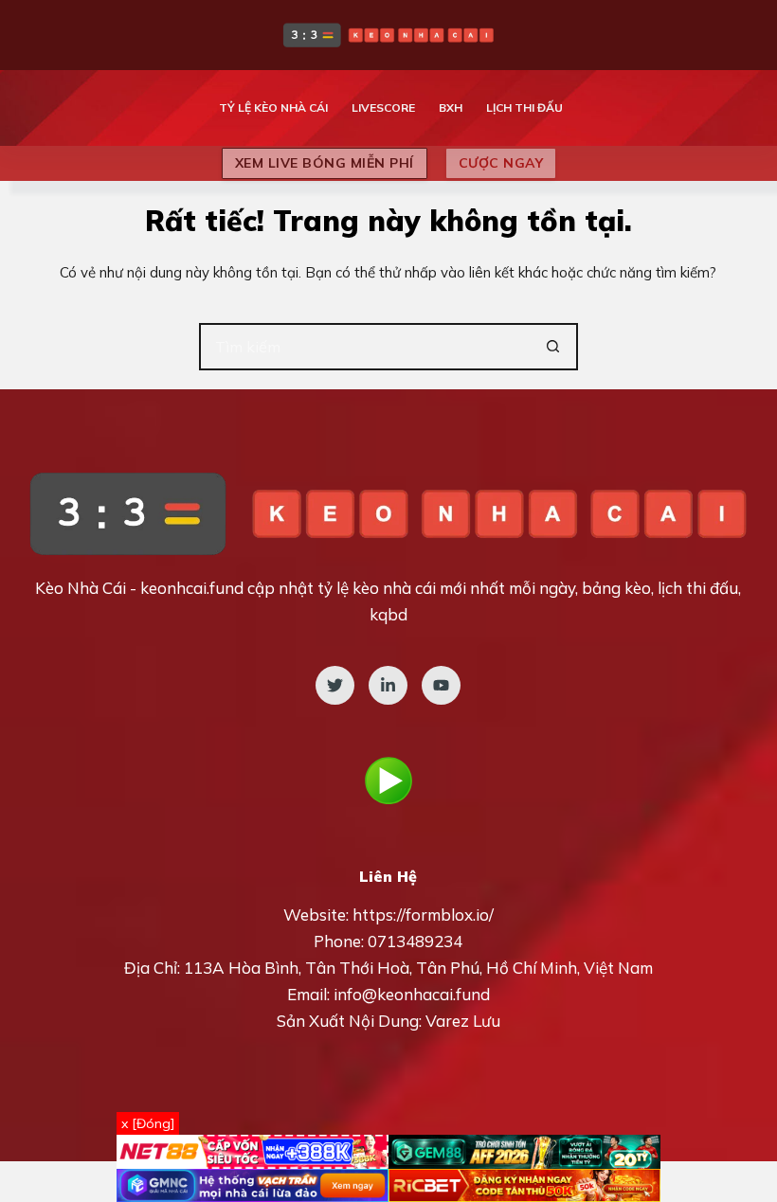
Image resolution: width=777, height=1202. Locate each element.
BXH (450, 107)
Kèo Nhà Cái (80, 588)
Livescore (383, 107)
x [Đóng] (147, 1123)
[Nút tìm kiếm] (554, 346)
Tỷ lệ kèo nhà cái (273, 107)
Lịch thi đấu (524, 107)
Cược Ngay (501, 162)
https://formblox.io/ (423, 914)
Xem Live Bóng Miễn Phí (324, 162)
